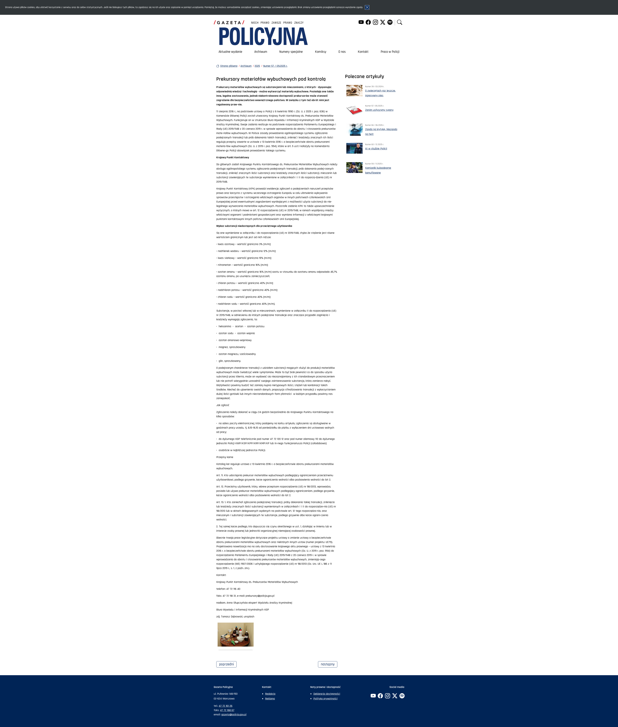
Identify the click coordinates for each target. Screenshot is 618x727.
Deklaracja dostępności (326, 694)
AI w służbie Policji (376, 148)
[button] (400, 23)
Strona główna (228, 66)
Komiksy (320, 52)
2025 (257, 66)
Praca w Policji (390, 52)
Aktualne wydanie (230, 52)
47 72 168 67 (227, 710)
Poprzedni (228, 664)
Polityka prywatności (325, 698)
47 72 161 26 (225, 706)
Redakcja (270, 694)
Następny (329, 664)
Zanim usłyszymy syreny (379, 110)
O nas (342, 52)
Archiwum (260, 52)
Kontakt (363, 52)
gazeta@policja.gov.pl (233, 714)
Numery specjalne (291, 52)
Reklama (270, 698)
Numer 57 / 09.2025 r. (275, 66)
